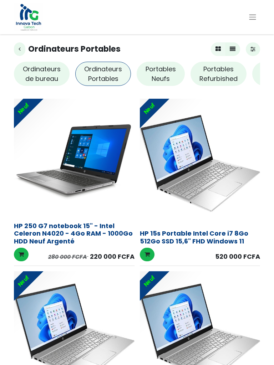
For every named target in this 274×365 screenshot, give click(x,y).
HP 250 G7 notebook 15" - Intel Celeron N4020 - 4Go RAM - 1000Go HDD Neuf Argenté (73, 233)
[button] (21, 254)
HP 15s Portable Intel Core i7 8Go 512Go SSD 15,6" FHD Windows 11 (194, 237)
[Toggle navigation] (252, 17)
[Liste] (232, 49)
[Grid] (218, 49)
